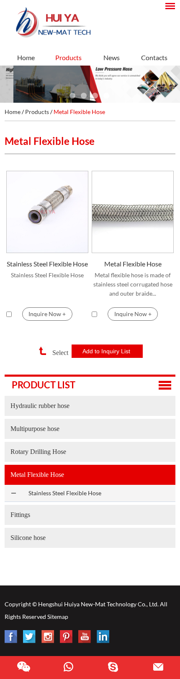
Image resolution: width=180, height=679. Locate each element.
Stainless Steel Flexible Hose (47, 264)
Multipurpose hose (34, 428)
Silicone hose (28, 537)
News (111, 57)
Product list (43, 384)
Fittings (20, 514)
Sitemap (57, 616)
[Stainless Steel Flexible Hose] (47, 212)
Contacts (154, 57)
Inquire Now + (47, 313)
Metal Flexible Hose (79, 111)
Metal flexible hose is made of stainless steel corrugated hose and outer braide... (132, 284)
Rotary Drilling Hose (38, 451)
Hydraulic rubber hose (39, 405)
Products (68, 57)
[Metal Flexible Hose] (133, 212)
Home (26, 57)
